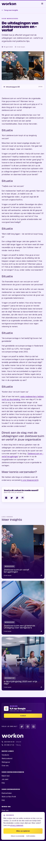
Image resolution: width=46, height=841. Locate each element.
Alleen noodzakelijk (17, 836)
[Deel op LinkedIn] (6, 497)
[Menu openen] (42, 3)
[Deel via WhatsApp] (17, 497)
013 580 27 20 (12, 745)
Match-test (5, 776)
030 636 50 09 (12, 742)
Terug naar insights (11, 10)
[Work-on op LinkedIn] (33, 726)
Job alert (5, 779)
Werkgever (6, 762)
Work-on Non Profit (9, 797)
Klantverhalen (7, 793)
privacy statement (16, 825)
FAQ (3, 783)
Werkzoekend (7, 758)
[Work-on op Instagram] (27, 726)
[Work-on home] (9, 3)
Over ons (5, 765)
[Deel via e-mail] (22, 497)
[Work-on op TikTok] (22, 726)
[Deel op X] (11, 497)
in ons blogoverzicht (29, 480)
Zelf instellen (30, 836)
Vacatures (5, 755)
